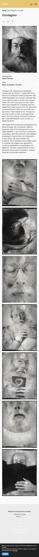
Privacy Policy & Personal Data (19, 529)
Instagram (19, 541)
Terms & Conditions (19, 533)
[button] (3, 21)
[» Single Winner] (5, 4)
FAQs (19, 523)
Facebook (19, 537)
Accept (5, 554)
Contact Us (19, 526)
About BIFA (19, 520)
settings (15, 550)
